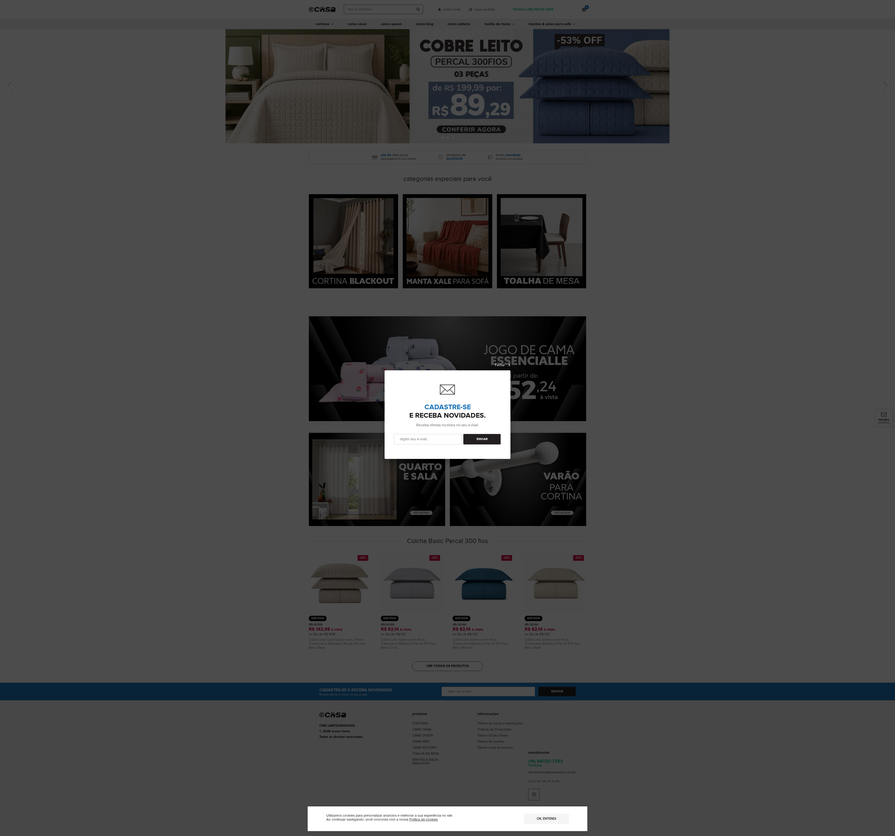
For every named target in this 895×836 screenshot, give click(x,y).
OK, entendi (546, 818)
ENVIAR (482, 439)
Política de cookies (423, 819)
